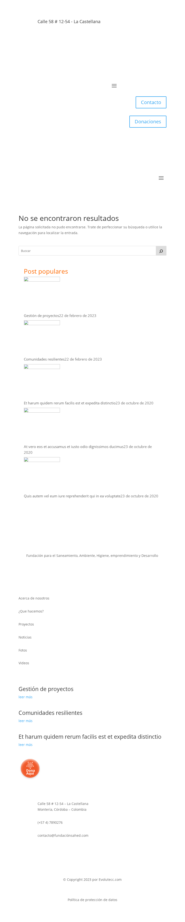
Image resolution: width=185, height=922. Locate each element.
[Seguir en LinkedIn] (97, 37)
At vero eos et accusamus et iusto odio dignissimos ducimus (74, 446)
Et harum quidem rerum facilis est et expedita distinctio (70, 403)
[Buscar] (161, 251)
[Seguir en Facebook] (88, 37)
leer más (26, 697)
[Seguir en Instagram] (107, 37)
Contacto (151, 102)
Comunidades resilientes (44, 359)
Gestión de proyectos (41, 315)
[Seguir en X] (78, 37)
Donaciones (148, 121)
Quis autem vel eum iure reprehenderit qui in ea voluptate (72, 496)
